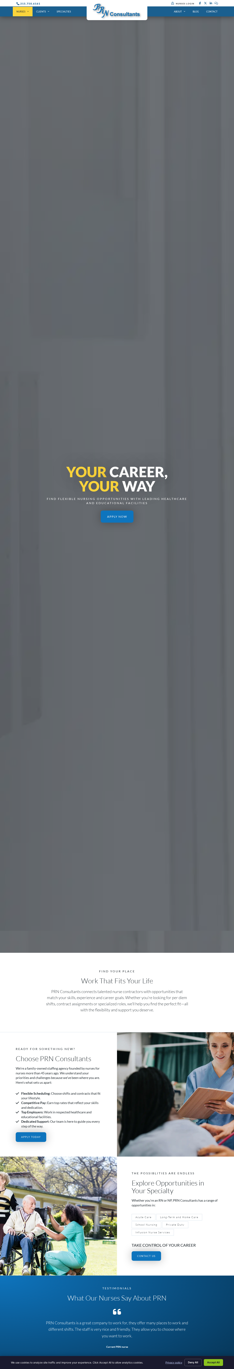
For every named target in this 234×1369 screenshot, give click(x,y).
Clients (41, 11)
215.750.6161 (30, 3)
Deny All (193, 1362)
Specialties (64, 11)
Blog (196, 11)
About (178, 11)
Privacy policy (173, 1362)
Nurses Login (185, 3)
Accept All (213, 1362)
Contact (212, 11)
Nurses (20, 11)
